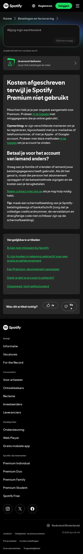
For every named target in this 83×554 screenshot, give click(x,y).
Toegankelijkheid (32, 548)
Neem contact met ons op (24, 191)
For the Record (13, 362)
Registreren (45, 6)
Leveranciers (12, 412)
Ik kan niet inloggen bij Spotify (28, 248)
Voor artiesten (13, 380)
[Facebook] (32, 508)
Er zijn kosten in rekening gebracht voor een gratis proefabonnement (37, 258)
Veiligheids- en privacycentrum (30, 533)
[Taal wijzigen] (33, 6)
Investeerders (12, 404)
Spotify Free (11, 496)
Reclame (9, 396)
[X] (20, 508)
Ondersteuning (13, 429)
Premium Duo (12, 471)
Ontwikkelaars (13, 388)
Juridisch (7, 533)
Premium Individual (16, 463)
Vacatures (10, 354)
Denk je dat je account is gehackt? (30, 277)
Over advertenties (11, 548)
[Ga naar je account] (74, 63)
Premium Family (14, 479)
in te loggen (41, 114)
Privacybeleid (9, 541)
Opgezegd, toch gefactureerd (28, 286)
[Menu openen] (77, 5)
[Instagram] (7, 508)
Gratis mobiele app (16, 446)
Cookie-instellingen (29, 541)
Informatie (10, 346)
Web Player (11, 438)
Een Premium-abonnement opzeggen (33, 269)
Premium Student (15, 487)
